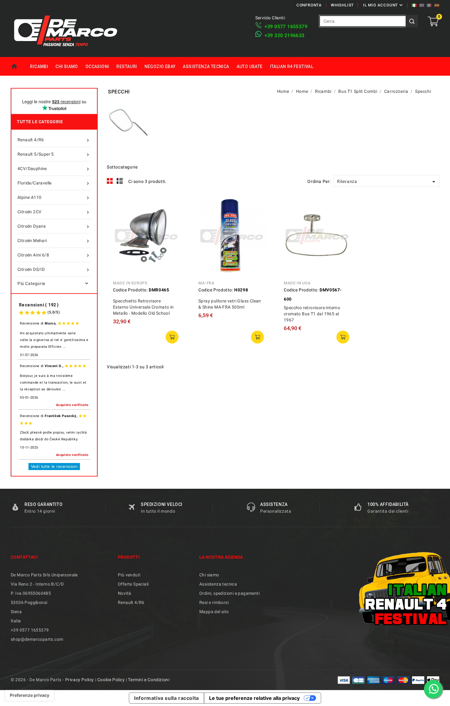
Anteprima (174, 205)
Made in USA (297, 283)
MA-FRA (206, 283)
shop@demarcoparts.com (37, 639)
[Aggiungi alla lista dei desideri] (174, 232)
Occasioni (97, 66)
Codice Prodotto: (130, 289)
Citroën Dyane (54, 227)
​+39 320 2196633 (284, 35)
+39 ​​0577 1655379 (285, 26)
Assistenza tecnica (206, 66)
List (120, 181)
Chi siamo (66, 66)
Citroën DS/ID (54, 270)
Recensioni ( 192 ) (38, 304)
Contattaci (24, 557)
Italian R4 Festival (291, 66)
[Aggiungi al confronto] (174, 219)
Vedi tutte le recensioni (54, 466)
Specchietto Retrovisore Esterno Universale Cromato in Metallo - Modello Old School (143, 307)
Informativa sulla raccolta (166, 698)
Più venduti (129, 574)
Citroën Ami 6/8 (54, 255)
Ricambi (39, 66)
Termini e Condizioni (148, 679)
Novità (124, 593)
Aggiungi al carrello (172, 337)
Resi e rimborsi (214, 602)
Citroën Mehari (54, 241)
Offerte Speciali (133, 584)
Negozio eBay (160, 66)
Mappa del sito (214, 611)
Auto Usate (250, 66)
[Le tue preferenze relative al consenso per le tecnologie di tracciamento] (29, 695)
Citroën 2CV (54, 212)
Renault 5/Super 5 (54, 155)
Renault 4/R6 (54, 140)
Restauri (126, 66)
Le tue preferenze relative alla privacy (254, 698)
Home (18, 66)
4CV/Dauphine (54, 169)
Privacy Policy (79, 679)
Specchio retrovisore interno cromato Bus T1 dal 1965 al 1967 (312, 313)
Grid (110, 181)
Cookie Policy (111, 679)
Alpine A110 (54, 198)
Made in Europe (130, 283)
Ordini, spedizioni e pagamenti (229, 593)
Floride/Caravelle (54, 183)
